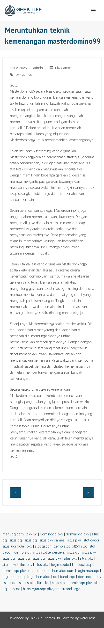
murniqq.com (39, 571)
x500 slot (79, 546)
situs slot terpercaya (49, 552)
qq (55, 577)
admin (38, 68)
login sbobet (61, 565)
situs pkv (74, 540)
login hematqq (38, 577)
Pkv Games (63, 68)
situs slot (26, 583)
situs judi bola (13, 546)
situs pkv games (52, 540)
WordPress (87, 618)
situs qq (15, 540)
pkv (29, 546)
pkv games (24, 74)
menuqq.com (13, 534)
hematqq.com (63, 571)
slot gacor (91, 540)
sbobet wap (83, 565)
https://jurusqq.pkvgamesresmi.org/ (51, 589)
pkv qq (31, 534)
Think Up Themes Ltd (44, 618)
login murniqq (13, 577)
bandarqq (67, 577)
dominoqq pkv (51, 534)
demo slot (61, 546)
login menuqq (88, 571)
